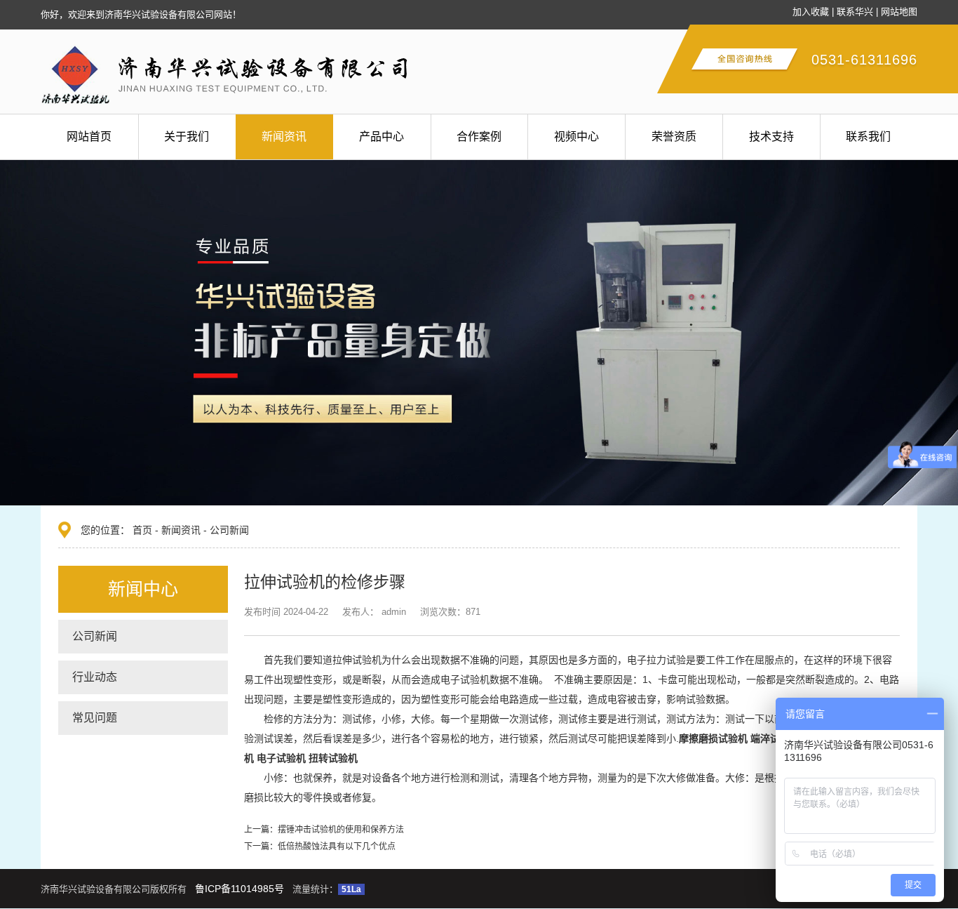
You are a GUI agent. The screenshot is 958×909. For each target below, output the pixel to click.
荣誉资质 (674, 136)
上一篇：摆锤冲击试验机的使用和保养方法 (324, 830)
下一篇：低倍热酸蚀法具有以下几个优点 (320, 846)
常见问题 (94, 718)
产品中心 (381, 136)
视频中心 (576, 136)
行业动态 (94, 677)
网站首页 (89, 136)
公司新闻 (229, 530)
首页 (142, 530)
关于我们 (186, 136)
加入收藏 (810, 11)
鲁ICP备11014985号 (239, 888)
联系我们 (868, 136)
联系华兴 (855, 11)
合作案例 (479, 136)
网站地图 (899, 11)
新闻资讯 (284, 136)
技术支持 (771, 136)
